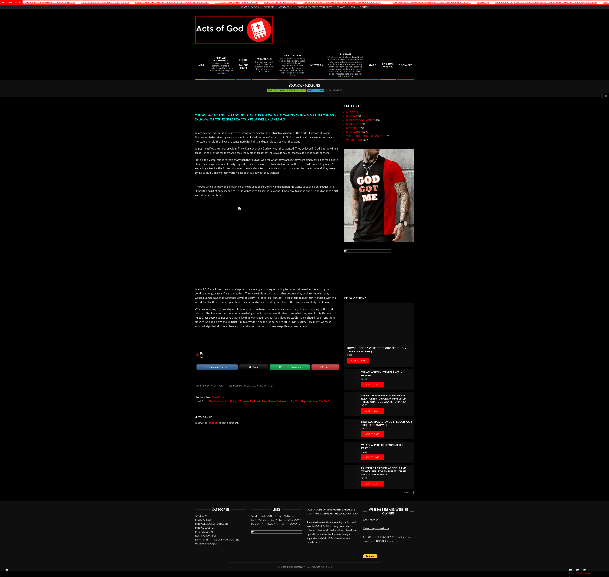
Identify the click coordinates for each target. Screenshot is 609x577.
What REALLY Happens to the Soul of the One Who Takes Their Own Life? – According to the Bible (507, 2)
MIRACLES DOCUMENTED (361, 120)
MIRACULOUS (353, 124)
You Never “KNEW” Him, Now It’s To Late (197, 2)
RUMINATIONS (354, 132)
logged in (213, 422)
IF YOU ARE (352, 116)
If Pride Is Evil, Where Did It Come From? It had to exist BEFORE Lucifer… (393, 2)
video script (444, 2)
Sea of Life (218, 397)
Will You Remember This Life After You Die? (586, 2)
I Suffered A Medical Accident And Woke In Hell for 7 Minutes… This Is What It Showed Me (383, 471)
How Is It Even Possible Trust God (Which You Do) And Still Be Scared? (132, 2)
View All (408, 492)
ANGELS (350, 112)
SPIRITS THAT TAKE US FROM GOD (286, 90)
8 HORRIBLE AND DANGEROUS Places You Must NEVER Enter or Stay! (303, 2)
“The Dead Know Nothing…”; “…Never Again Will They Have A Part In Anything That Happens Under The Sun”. (268, 401)
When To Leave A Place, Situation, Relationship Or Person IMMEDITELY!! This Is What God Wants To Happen (385, 398)
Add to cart (358, 360)
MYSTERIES (352, 128)
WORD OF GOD (315, 90)
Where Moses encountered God (241, 2)
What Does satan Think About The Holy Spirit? (65, 2)
